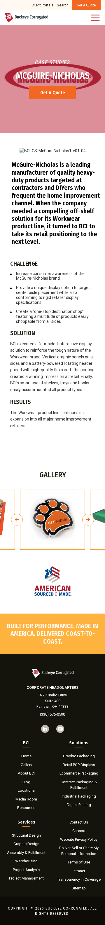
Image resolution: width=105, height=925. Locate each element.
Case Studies (52, 62)
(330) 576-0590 (52, 714)
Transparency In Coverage (79, 879)
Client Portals (42, 5)
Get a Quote (86, 5)
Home (26, 756)
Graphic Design (26, 844)
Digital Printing (79, 805)
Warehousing (26, 861)
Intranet (79, 871)
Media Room (26, 799)
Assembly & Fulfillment (26, 852)
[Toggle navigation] (96, 17)
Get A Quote (52, 92)
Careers (78, 830)
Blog (26, 782)
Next (88, 519)
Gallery (26, 765)
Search (63, 5)
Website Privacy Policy (78, 839)
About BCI (26, 773)
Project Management (26, 878)
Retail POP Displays (79, 765)
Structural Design (26, 835)
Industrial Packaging (79, 796)
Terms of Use (79, 862)
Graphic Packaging (79, 756)
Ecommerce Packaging (79, 773)
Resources (26, 807)
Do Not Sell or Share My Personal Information (79, 851)
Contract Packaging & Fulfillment (79, 785)
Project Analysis (26, 870)
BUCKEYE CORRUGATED (67, 908)
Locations (26, 790)
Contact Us (78, 822)
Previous (17, 519)
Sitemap (79, 888)
